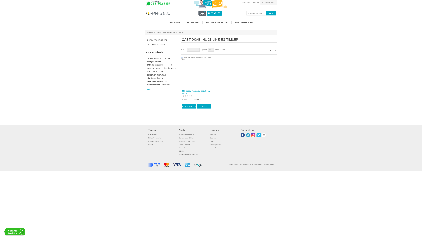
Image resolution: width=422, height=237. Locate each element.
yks (166, 81)
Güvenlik (182, 148)
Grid (271, 50)
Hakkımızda (152, 135)
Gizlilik (181, 151)
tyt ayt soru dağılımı (155, 78)
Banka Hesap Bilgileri (186, 138)
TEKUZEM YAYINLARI (156, 44)
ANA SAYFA (174, 22)
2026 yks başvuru (154, 62)
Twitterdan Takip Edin (248, 135)
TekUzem (242, 164)
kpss (158, 68)
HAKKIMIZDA (193, 22)
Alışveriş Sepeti (215, 144)
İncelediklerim (214, 148)
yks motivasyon (153, 85)
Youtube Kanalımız (264, 135)
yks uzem (166, 85)
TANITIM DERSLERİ (244, 22)
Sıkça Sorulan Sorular (186, 135)
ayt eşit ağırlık (170, 65)
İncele (204, 106)
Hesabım (213, 135)
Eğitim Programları (154, 138)
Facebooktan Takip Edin (243, 135)
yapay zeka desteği (155, 81)
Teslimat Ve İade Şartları (187, 141)
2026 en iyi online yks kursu (158, 58)
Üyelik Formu (246, 2)
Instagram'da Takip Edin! (253, 135)
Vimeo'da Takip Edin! (258, 135)
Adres (212, 141)
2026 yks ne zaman (155, 65)
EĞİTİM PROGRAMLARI (217, 22)
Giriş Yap (256, 2)
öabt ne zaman (157, 71)
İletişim (150, 144)
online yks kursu (169, 68)
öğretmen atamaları (156, 75)
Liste (275, 50)
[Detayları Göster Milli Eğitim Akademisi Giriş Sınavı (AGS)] (196, 72)
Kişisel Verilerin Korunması (188, 154)
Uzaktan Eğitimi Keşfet (156, 141)
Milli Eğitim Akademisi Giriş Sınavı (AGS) (196, 92)
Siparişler (213, 138)
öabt (148, 71)
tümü (149, 89)
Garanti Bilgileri (184, 144)
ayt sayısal (150, 68)
